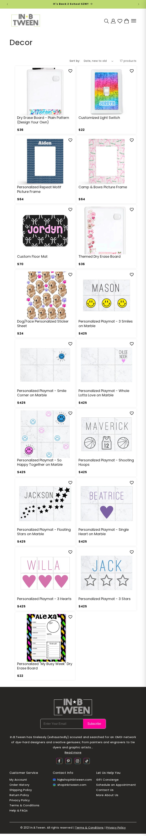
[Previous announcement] (7, 4)
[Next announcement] (138, 4)
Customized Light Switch (99, 117)
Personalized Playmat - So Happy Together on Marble (40, 462)
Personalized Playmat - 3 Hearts (44, 599)
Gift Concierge (107, 780)
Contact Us (105, 790)
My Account (18, 780)
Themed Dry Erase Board (100, 256)
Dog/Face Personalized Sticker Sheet (43, 323)
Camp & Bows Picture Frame (103, 187)
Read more (73, 752)
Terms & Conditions (25, 805)
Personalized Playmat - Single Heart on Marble (104, 531)
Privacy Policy (20, 800)
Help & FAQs (19, 810)
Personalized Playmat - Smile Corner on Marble (41, 393)
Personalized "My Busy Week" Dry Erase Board (44, 666)
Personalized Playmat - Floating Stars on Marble (44, 531)
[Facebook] (59, 761)
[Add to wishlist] (70, 71)
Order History (19, 785)
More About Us (107, 795)
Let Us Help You (108, 773)
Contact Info (63, 773)
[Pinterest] (68, 761)
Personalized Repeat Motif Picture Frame (39, 189)
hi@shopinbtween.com (74, 780)
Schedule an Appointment (116, 785)
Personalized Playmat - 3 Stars (105, 599)
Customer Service (24, 773)
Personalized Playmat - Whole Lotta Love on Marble (104, 393)
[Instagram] (78, 761)
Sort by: (75, 61)
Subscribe (94, 723)
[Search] (106, 21)
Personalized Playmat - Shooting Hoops (106, 462)
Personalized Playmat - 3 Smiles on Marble (106, 323)
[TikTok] (87, 761)
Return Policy (19, 795)
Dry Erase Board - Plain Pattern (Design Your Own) (43, 119)
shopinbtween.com (72, 785)
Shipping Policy (21, 790)
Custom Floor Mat (32, 256)
